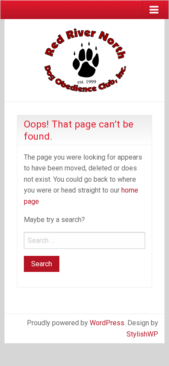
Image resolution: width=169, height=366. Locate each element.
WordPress (107, 323)
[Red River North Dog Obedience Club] (84, 60)
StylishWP (142, 334)
